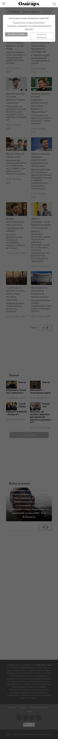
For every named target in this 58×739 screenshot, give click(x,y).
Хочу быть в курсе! (16, 34)
